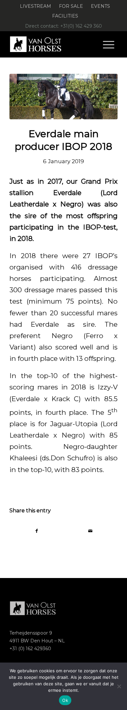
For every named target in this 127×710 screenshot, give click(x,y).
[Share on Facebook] (37, 531)
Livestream (35, 6)
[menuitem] (36, 6)
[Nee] (119, 686)
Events (100, 6)
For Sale (71, 6)
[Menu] (109, 44)
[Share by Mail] (90, 531)
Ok (65, 700)
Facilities (65, 16)
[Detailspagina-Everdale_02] (63, 96)
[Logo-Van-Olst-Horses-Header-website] (52, 44)
